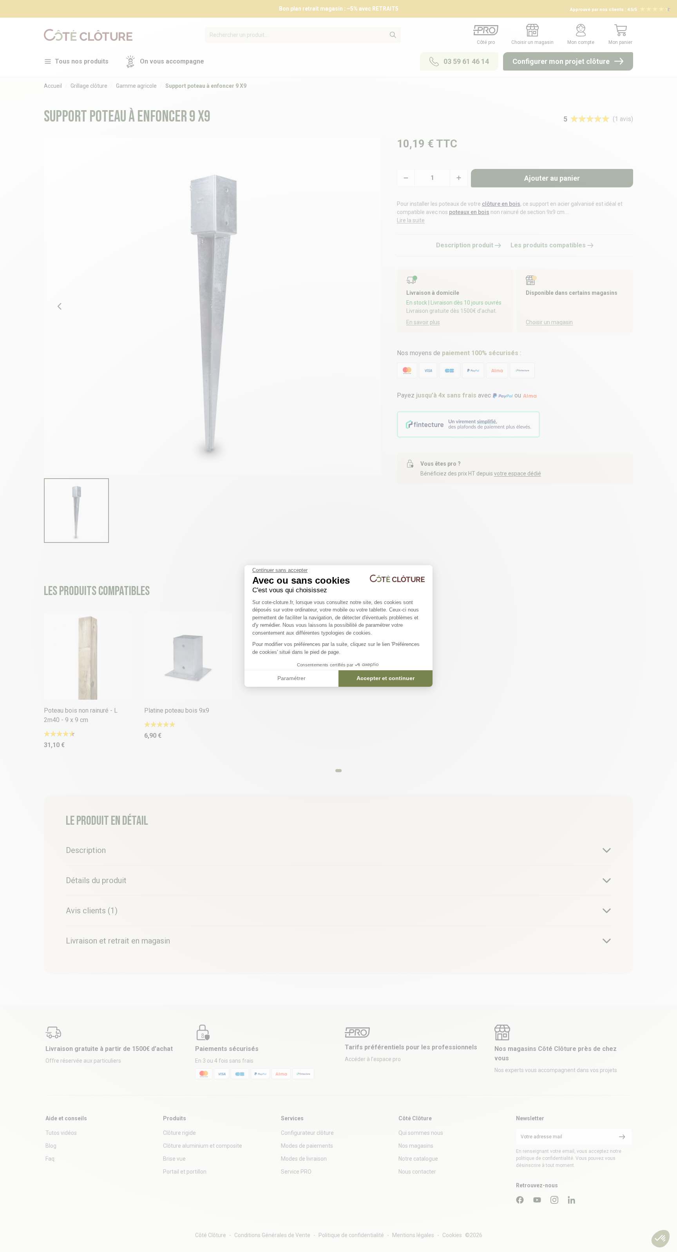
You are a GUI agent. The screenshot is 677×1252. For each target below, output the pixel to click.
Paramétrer (291, 678)
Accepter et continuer (386, 678)
